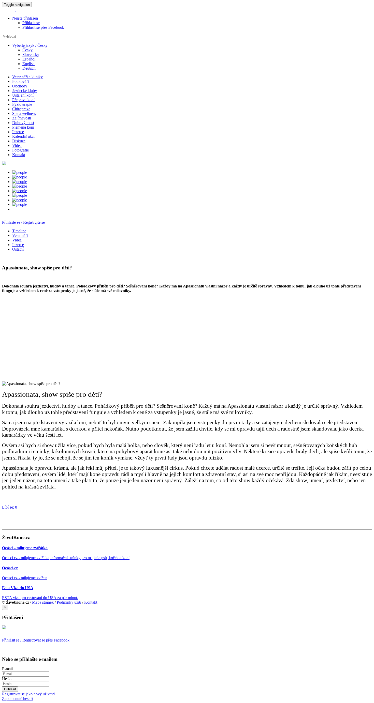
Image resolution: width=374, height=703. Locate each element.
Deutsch (29, 68)
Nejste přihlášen (25, 18)
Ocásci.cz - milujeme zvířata (24, 578)
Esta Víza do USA (17, 588)
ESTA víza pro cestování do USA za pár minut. (40, 597)
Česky (27, 50)
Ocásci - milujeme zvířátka (25, 548)
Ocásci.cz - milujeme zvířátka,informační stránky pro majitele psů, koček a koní (66, 558)
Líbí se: (9, 507)
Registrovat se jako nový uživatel (28, 694)
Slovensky (30, 54)
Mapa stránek (43, 602)
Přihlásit (10, 689)
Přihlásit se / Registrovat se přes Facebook (35, 640)
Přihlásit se (31, 23)
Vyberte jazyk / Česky (30, 45)
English (28, 64)
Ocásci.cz (10, 568)
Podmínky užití (69, 602)
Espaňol (28, 59)
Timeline (19, 231)
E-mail (7, 669)
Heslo (6, 679)
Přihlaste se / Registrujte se (23, 222)
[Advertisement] (154, 337)
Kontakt (90, 602)
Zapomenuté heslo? (17, 698)
